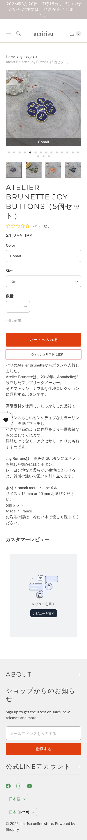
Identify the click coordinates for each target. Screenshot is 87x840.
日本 (19, 812)
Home (10, 57)
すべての (27, 57)
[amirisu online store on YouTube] (32, 786)
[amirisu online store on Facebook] (11, 786)
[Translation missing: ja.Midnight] (73, 170)
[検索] (18, 33)
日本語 (15, 798)
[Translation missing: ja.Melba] (53, 170)
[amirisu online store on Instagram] (21, 786)
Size (9, 270)
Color (10, 245)
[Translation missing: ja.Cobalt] (14, 170)
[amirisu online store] (43, 33)
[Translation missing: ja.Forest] (34, 170)
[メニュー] (9, 33)
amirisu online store (36, 823)
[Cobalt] (43, 108)
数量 (10, 296)
